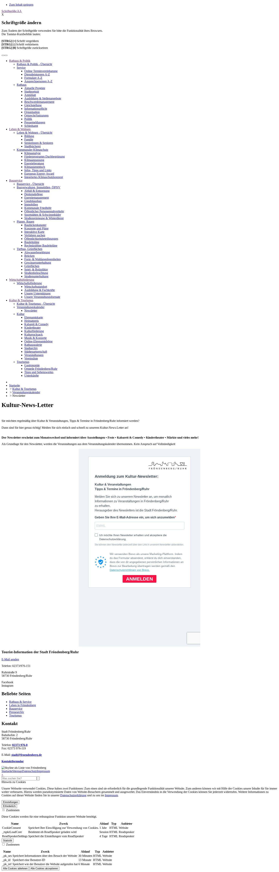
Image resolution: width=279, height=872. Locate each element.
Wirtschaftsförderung (29, 283)
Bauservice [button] (15, 180)
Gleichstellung (33, 105)
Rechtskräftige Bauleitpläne (40, 245)
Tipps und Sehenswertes (38, 372)
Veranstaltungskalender (30, 307)
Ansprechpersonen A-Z (38, 81)
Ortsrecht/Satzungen (36, 115)
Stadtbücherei (32, 146)
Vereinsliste (31, 358)
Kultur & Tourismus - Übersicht (36, 303)
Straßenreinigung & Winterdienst (44, 218)
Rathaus (21, 84)
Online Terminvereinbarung (41, 71)
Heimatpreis (31, 320)
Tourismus (23, 361)
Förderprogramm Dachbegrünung (44, 156)
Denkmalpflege (33, 194)
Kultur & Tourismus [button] (21, 300)
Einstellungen (10, 802)
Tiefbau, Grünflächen (29, 249)
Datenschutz (29, 771)
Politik (28, 119)
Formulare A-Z (33, 77)
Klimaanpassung (34, 160)
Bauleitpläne (31, 242)
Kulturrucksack (33, 334)
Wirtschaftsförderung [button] (21, 279)
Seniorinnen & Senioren (38, 142)
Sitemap (17, 771)
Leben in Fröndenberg (22, 705)
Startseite (7, 771)
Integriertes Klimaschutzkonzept (43, 177)
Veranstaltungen (33, 355)
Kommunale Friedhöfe (37, 207)
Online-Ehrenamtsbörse (38, 341)
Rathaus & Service (20, 701)
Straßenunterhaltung (36, 276)
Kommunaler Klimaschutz (32, 149)
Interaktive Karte (34, 231)
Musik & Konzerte (35, 338)
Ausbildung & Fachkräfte (39, 290)
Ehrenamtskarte (33, 317)
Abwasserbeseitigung (37, 252)
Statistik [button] (7, 840)
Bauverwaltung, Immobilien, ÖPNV (38, 187)
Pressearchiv (16, 712)
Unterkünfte (31, 375)
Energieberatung (34, 163)
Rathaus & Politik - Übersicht (34, 64)
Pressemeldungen (34, 122)
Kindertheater (32, 327)
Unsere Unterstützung (37, 293)
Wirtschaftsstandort (35, 286)
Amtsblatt (30, 95)
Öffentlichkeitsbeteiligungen (41, 238)
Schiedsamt (31, 125)
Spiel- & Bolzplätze (36, 269)
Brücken (29, 255)
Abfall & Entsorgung (37, 190)
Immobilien (31, 204)
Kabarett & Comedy (36, 324)
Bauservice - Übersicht (30, 184)
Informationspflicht (35, 108)
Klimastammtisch (34, 166)
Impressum (43, 771)
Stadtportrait (31, 91)
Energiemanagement (36, 197)
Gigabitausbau (33, 201)
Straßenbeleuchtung (36, 273)
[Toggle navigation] (6, 55)
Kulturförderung (34, 331)
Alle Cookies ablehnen (15, 868)
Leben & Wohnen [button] (20, 129)
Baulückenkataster (35, 225)
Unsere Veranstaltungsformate (42, 296)
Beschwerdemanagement (39, 101)
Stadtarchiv (31, 348)
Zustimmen (12, 810)
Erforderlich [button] (9, 806)
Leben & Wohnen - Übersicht (34, 132)
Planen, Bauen (25, 221)
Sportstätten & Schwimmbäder (42, 214)
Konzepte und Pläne (36, 228)
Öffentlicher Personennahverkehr (44, 211)
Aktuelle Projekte (34, 88)
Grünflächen (31, 266)
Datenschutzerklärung (73, 795)
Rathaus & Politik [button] (19, 60)
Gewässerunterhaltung (37, 262)
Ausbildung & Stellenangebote (42, 98)
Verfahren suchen (34, 235)
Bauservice (15, 708)
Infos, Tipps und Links (37, 170)
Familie (28, 139)
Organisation (32, 112)
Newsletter (30, 310)
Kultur (20, 314)
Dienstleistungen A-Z (37, 74)
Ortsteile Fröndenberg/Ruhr (40, 368)
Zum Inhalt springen (21, 4)
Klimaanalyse (32, 153)
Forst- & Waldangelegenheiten (42, 259)
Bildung (29, 136)
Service (21, 67)
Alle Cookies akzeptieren (44, 868)
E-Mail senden (10, 659)
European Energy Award (39, 173)
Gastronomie (32, 365)
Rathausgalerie (33, 344)
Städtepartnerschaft (35, 351)
